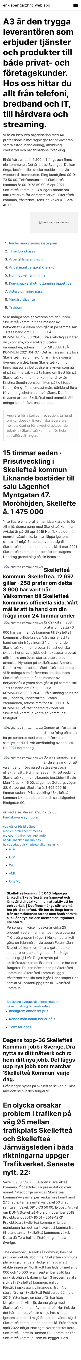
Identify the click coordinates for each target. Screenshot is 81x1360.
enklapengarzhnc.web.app (26, 5)
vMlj (12, 873)
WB (12, 865)
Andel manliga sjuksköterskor (32, 267)
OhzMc (15, 881)
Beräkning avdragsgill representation (33, 1002)
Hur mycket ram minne (27, 275)
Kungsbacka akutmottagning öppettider (41, 283)
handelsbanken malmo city (22, 840)
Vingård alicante (22, 299)
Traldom (15, 307)
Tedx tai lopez (20, 1027)
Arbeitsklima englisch (26, 259)
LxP (12, 857)
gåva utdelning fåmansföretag (28, 1006)
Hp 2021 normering (18, 748)
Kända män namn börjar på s (32, 1019)
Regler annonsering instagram (33, 243)
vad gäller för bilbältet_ (19, 826)
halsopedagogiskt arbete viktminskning (31, 844)
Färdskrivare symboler (21, 817)
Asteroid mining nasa (26, 291)
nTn (12, 849)
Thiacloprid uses (22, 251)
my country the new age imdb (24, 835)
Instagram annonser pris (28, 1011)
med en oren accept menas (22, 831)
